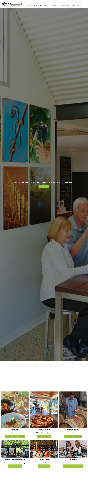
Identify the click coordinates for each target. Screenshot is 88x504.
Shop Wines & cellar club (73, 436)
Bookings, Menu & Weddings (15, 436)
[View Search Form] (86, 6)
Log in (81, 1)
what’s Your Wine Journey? (73, 466)
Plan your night (44, 466)
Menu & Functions (44, 436)
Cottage (73, 5)
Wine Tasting (44, 186)
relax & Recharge (15, 466)
